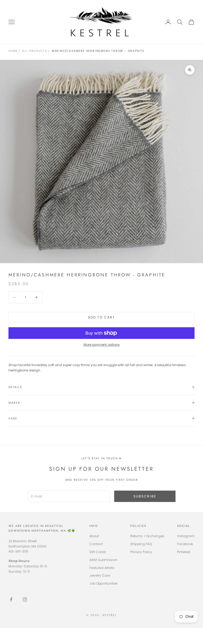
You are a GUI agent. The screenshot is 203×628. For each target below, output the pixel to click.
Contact (96, 544)
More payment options (102, 344)
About (94, 536)
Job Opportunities (103, 583)
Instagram (186, 536)
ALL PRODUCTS (34, 51)
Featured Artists (101, 568)
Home (13, 51)
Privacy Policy (141, 552)
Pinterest (183, 552)
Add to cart (101, 317)
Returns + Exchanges (147, 536)
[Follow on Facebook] (11, 599)
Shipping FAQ (141, 544)
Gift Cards (97, 552)
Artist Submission (103, 560)
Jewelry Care (99, 575)
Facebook (185, 544)
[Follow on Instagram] (24, 599)
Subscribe (144, 496)
